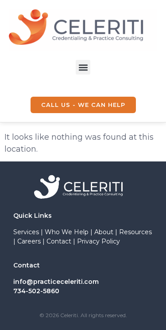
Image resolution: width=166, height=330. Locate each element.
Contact (58, 241)
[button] (83, 67)
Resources (135, 232)
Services (26, 232)
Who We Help (67, 232)
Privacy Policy (98, 241)
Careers (29, 241)
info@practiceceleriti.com (56, 282)
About (103, 232)
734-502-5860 (36, 291)
